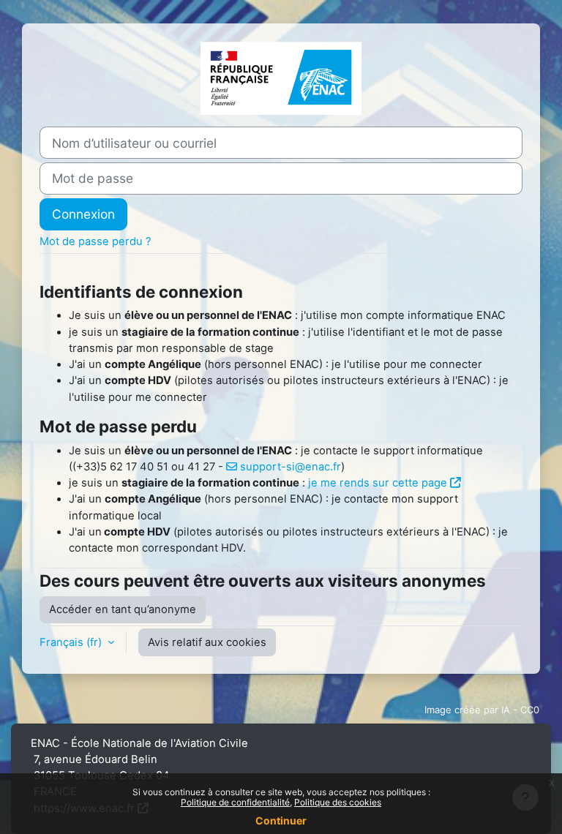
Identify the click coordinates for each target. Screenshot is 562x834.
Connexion (83, 214)
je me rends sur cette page (377, 482)
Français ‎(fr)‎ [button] (72, 642)
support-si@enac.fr (290, 466)
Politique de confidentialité (235, 802)
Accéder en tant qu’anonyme (122, 609)
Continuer (281, 820)
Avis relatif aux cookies (207, 642)
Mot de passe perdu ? (95, 241)
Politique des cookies (337, 802)
